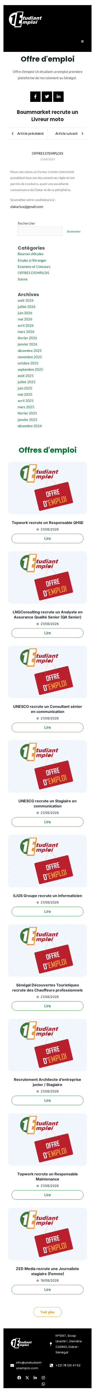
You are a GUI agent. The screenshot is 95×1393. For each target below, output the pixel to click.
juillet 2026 (27, 307)
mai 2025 (25, 394)
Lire (47, 538)
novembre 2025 (30, 357)
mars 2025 (26, 407)
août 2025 (26, 376)
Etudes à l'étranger (32, 260)
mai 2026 (25, 319)
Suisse (22, 279)
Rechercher (26, 223)
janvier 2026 (27, 344)
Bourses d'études (31, 254)
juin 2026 (25, 313)
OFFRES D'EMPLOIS (33, 273)
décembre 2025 (30, 351)
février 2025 (27, 413)
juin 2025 (25, 388)
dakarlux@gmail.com (26, 206)
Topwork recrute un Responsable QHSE (47, 522)
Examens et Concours (34, 267)
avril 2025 (26, 401)
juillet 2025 (27, 382)
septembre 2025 (30, 369)
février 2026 (27, 338)
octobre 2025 (28, 363)
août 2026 (26, 300)
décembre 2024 (30, 426)
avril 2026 (26, 325)
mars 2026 (26, 332)
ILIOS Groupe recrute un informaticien (47, 895)
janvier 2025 (27, 420)
